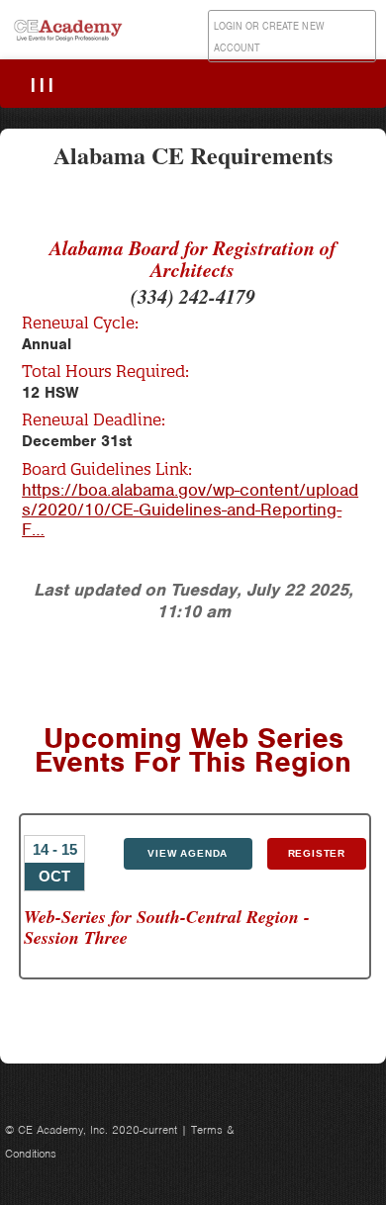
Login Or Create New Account (269, 36)
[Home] (69, 41)
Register (316, 853)
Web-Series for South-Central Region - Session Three (167, 927)
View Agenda (187, 853)
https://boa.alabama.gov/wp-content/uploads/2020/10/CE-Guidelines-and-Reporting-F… (190, 509)
